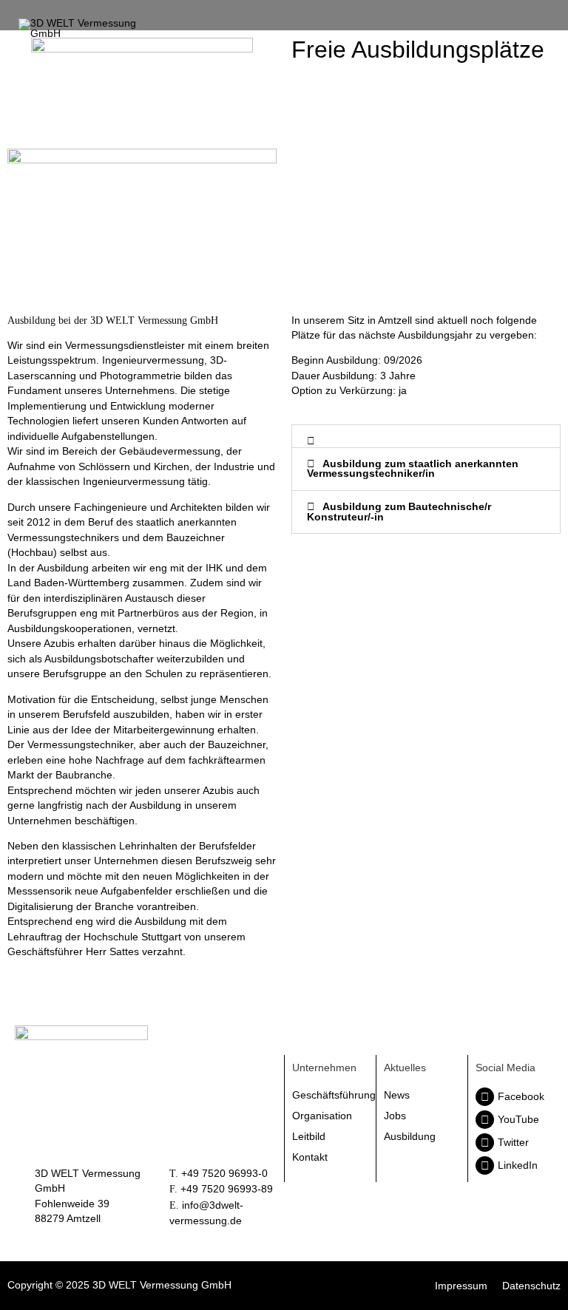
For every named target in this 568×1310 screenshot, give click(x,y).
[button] (426, 436)
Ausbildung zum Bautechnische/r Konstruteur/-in (399, 512)
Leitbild (308, 1136)
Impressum (461, 1286)
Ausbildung (410, 1136)
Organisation (322, 1115)
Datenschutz (531, 1286)
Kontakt (310, 1157)
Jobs (395, 1115)
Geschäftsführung (330, 1095)
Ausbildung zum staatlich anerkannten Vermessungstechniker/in (412, 469)
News (397, 1095)
